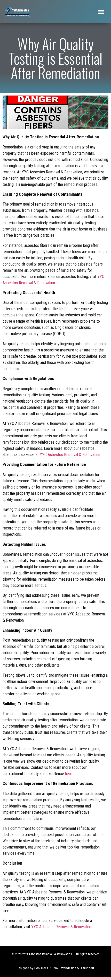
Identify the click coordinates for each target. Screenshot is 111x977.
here (68, 773)
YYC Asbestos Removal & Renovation (70, 454)
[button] (101, 12)
